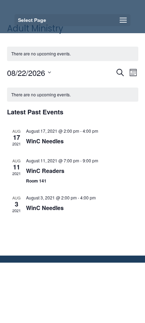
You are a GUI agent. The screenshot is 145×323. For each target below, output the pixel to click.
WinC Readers (45, 171)
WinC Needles (45, 141)
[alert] (72, 95)
